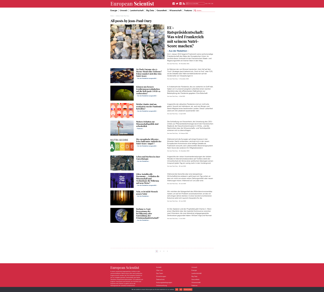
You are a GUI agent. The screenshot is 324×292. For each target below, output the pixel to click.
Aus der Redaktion (178, 50)
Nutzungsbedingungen (164, 282)
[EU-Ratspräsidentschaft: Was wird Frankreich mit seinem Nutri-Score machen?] (137, 41)
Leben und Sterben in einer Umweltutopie (148, 157)
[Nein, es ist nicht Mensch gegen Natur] (122, 197)
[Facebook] (173, 3)
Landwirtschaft (196, 273)
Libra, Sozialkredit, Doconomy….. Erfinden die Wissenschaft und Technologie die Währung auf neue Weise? (147, 178)
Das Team (159, 273)
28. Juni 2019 (182, 166)
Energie (194, 270)
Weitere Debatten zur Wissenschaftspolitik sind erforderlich (147, 123)
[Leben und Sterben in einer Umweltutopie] (122, 163)
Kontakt (158, 267)
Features (140, 128)
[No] (322, 289)
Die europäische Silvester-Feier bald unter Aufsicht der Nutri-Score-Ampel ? (148, 141)
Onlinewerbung (161, 285)
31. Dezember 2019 (184, 151)
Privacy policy (188, 289)
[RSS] (184, 3)
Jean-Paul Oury (174, 63)
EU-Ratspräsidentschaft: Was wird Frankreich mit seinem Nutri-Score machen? (185, 36)
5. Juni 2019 (182, 218)
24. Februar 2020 (183, 133)
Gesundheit (195, 279)
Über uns (159, 270)
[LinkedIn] (180, 3)
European (132, 3)
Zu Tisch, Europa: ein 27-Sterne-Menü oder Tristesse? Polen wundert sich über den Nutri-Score (149, 72)
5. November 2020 (184, 79)
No (181, 289)
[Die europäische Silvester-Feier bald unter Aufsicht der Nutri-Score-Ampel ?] (122, 145)
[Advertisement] (161, 234)
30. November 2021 (184, 63)
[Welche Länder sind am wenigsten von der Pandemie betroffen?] (122, 110)
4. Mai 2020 (182, 96)
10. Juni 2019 (182, 201)
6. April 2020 (182, 114)
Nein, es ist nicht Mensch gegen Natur (147, 192)
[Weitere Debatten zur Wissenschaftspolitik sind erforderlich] (122, 128)
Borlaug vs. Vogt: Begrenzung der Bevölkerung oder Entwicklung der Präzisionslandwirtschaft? (147, 213)
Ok (177, 289)
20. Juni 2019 (182, 183)
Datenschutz (160, 279)
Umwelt (194, 267)
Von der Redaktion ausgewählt (146, 78)
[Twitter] (177, 3)
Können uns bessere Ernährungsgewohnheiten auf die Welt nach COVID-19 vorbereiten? (148, 90)
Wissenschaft (195, 282)
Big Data (194, 276)
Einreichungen (161, 276)
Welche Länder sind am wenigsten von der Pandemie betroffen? (148, 106)
